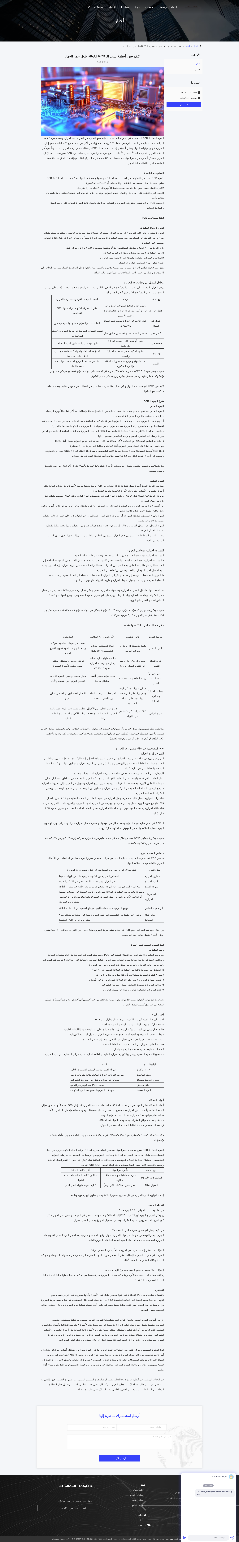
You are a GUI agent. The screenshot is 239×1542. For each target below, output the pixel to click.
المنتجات (149, 7)
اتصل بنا (125, 7)
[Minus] (184, 1476)
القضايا (197, 69)
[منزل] (191, 7)
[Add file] (232, 1538)
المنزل (195, 46)
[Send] (184, 1538)
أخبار (188, 46)
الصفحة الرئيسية (168, 7)
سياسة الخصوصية (177, 1539)
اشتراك (83, 1508)
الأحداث (112, 7)
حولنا (137, 7)
